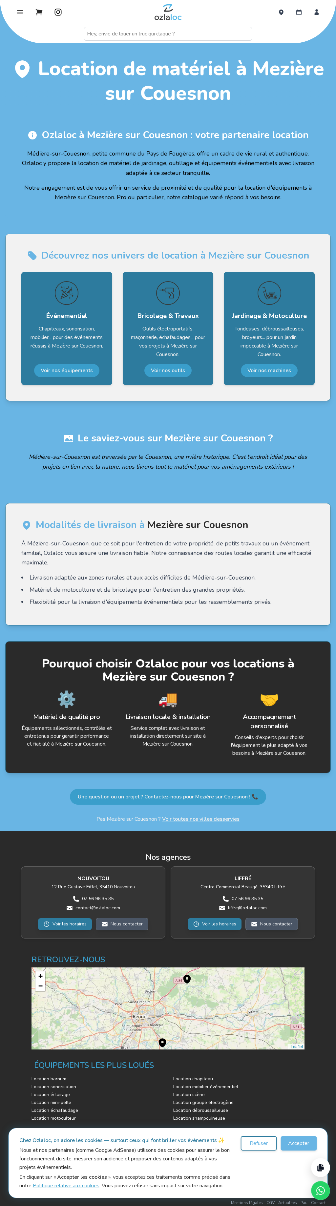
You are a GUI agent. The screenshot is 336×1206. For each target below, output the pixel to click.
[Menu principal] (20, 12)
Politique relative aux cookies (66, 1185)
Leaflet (296, 1046)
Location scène (189, 1094)
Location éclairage (51, 1094)
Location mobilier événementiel (205, 1087)
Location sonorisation (54, 1087)
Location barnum (49, 1079)
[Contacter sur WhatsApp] (320, 1190)
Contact (318, 1202)
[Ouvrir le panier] (39, 12)
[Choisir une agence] (281, 12)
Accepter (298, 1143)
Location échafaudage (55, 1110)
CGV (270, 1202)
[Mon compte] (317, 12)
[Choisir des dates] (299, 12)
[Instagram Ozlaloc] (58, 12)
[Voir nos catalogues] (320, 1167)
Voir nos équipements (67, 370)
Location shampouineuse (199, 1118)
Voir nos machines (269, 370)
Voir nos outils (168, 370)
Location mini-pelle (51, 1102)
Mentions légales (247, 1202)
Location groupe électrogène (203, 1102)
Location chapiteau (193, 1079)
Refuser (259, 1143)
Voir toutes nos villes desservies (201, 819)
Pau (304, 1202)
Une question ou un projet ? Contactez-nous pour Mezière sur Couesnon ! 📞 (168, 796)
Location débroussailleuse (200, 1110)
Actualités (287, 1202)
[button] (184, 976)
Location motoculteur (54, 1118)
